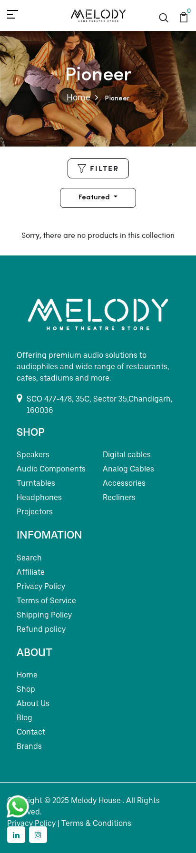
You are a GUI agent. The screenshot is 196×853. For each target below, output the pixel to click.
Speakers (33, 454)
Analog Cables (128, 468)
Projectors (35, 511)
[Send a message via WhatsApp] (18, 807)
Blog (24, 717)
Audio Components (51, 468)
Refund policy (41, 629)
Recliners (119, 497)
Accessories (124, 483)
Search (29, 557)
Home (78, 97)
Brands (29, 746)
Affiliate (31, 572)
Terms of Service (46, 600)
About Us (33, 703)
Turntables (36, 483)
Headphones (39, 497)
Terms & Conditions (96, 823)
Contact (31, 731)
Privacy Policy (41, 586)
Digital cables (127, 454)
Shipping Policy (44, 614)
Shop (26, 689)
